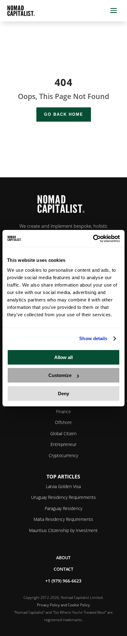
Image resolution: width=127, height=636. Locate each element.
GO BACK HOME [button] (63, 114)
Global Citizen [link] (63, 433)
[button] (114, 11)
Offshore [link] (63, 422)
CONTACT (63, 569)
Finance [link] (63, 411)
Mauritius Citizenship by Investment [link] (63, 530)
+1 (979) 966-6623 (63, 581)
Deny (63, 393)
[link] (93, 239)
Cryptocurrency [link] (63, 455)
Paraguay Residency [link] (63, 508)
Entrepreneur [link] (63, 444)
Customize (60, 375)
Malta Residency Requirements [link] (63, 519)
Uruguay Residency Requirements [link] (63, 497)
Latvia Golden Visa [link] (63, 486)
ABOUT (63, 557)
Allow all (63, 357)
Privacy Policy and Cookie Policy (63, 605)
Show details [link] (93, 338)
